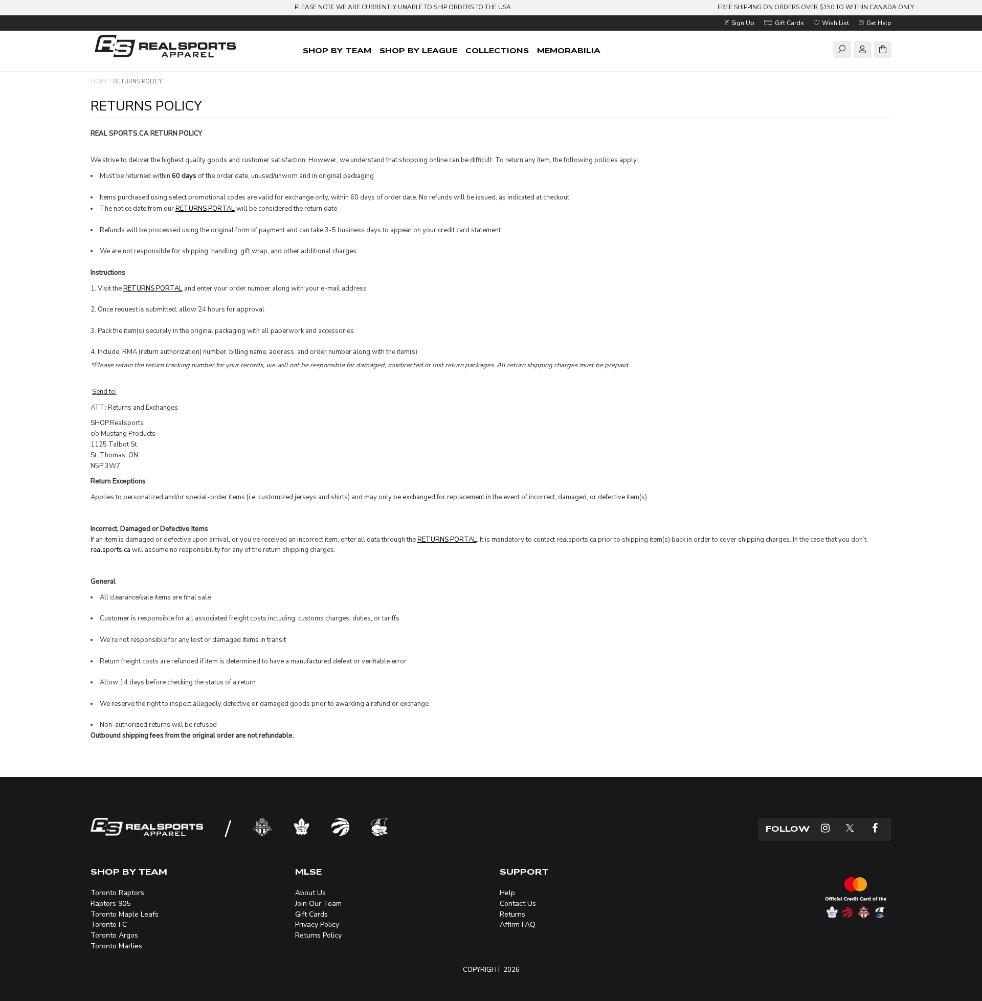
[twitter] (849, 829)
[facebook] (874, 829)
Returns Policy (318, 935)
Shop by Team (337, 51)
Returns (512, 914)
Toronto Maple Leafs (125, 914)
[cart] (882, 51)
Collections (497, 51)
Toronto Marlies (116, 946)
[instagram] (825, 829)
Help (507, 893)
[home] (167, 47)
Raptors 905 (110, 903)
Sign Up (742, 23)
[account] (862, 51)
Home (99, 81)
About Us (310, 893)
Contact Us (518, 903)
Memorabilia (568, 51)
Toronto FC (109, 924)
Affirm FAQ (517, 924)
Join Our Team (318, 903)
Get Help (878, 23)
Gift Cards (788, 23)
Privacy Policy (317, 924)
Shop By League (418, 51)
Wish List (834, 23)
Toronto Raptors (117, 893)
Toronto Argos (114, 935)
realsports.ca (110, 549)
